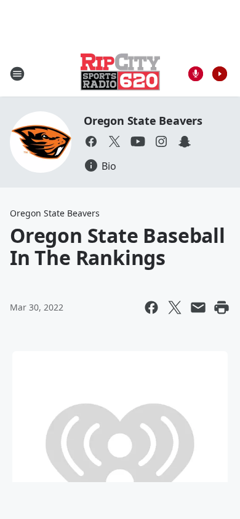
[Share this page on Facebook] (151, 307)
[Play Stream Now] (219, 73)
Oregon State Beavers (143, 120)
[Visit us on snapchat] (184, 141)
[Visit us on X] (114, 141)
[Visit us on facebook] (91, 141)
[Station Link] (120, 73)
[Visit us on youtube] (137, 141)
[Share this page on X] (174, 307)
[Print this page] (221, 307)
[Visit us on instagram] (161, 141)
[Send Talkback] (195, 73)
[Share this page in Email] (198, 307)
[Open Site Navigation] (17, 73)
